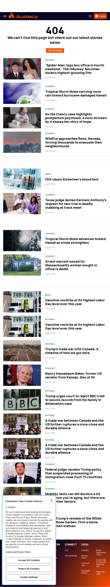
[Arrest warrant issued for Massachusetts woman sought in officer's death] (22, 265)
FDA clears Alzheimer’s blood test (71, 179)
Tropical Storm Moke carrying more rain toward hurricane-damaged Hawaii (76, 93)
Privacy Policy (84, 557)
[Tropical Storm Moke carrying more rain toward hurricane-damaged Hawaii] (22, 93)
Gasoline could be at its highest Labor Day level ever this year (75, 302)
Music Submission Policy (101, 552)
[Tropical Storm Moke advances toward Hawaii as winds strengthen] (22, 240)
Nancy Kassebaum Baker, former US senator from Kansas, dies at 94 (73, 375)
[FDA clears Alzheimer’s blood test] (22, 179)
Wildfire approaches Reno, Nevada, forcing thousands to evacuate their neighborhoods (73, 142)
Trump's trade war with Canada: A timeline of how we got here (71, 351)
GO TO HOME (55, 50)
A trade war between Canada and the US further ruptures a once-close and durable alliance (74, 424)
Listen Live (54, 551)
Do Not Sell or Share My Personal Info (101, 563)
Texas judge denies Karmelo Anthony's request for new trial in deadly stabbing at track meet (75, 204)
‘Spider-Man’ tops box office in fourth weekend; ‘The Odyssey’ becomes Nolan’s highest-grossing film (74, 69)
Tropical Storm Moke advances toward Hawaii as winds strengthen (75, 241)
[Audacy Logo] (23, 16)
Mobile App (55, 559)
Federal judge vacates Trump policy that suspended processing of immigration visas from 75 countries (73, 473)
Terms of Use (85, 564)
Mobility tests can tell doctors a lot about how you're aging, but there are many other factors (75, 498)
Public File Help (100, 573)
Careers (85, 550)
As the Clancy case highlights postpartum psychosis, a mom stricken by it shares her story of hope (76, 118)
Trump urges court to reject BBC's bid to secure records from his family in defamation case (74, 400)
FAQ (66, 550)
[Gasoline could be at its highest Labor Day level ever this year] (22, 301)
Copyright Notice (85, 572)
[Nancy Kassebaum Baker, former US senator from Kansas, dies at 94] (22, 375)
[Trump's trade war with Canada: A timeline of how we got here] (22, 350)
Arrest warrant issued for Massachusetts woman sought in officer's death (71, 265)
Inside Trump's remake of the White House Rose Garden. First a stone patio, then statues (73, 522)
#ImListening (71, 556)
